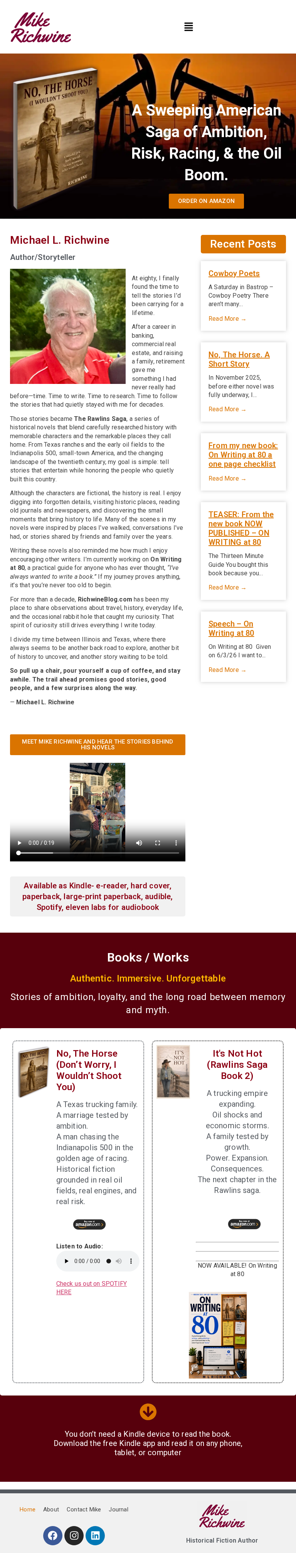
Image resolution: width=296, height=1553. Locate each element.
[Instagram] (74, 1535)
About (51, 1509)
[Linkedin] (95, 1535)
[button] (189, 27)
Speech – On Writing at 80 (231, 628)
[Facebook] (52, 1535)
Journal (118, 1509)
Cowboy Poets (234, 273)
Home (27, 1509)
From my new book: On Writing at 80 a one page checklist (243, 455)
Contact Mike (84, 1509)
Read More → (228, 318)
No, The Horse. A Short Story (239, 359)
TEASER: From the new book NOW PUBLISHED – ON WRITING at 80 (241, 528)
